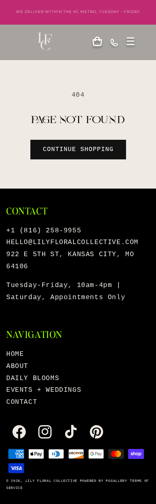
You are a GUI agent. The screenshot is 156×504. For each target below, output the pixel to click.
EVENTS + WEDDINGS (43, 390)
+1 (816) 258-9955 (43, 230)
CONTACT (21, 402)
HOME (15, 354)
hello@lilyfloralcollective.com (72, 242)
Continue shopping (78, 149)
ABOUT (17, 366)
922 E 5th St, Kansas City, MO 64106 (70, 260)
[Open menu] (130, 42)
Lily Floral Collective (51, 481)
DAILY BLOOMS (32, 378)
